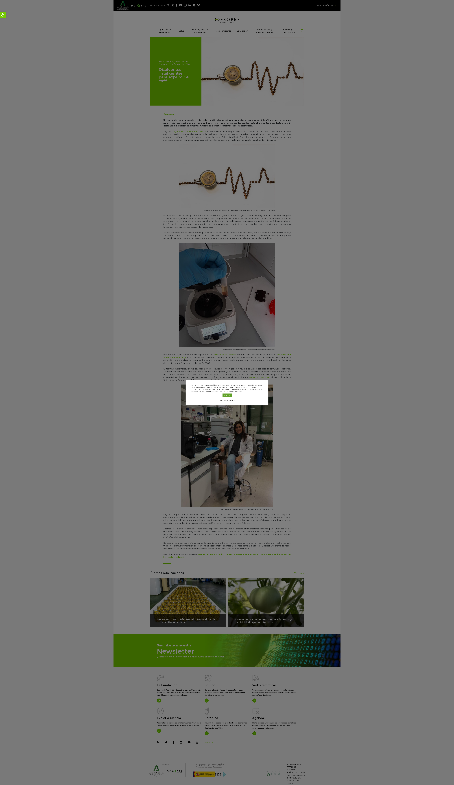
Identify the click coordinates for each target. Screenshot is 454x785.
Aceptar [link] (227, 395)
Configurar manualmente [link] (227, 400)
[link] (3, 15)
